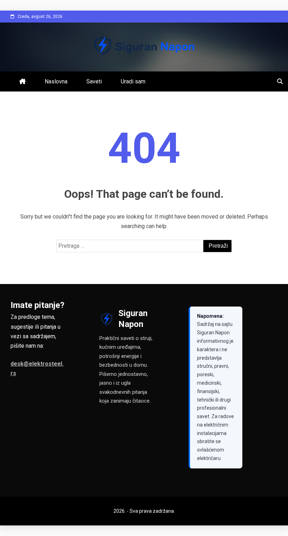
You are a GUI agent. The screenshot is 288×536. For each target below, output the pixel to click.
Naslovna (56, 81)
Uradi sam (133, 81)
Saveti (94, 81)
